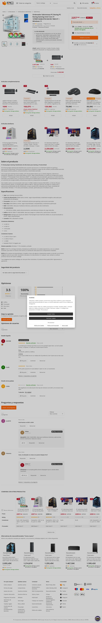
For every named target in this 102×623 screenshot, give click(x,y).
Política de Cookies (39, 325)
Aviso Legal (65, 325)
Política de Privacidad (53, 325)
